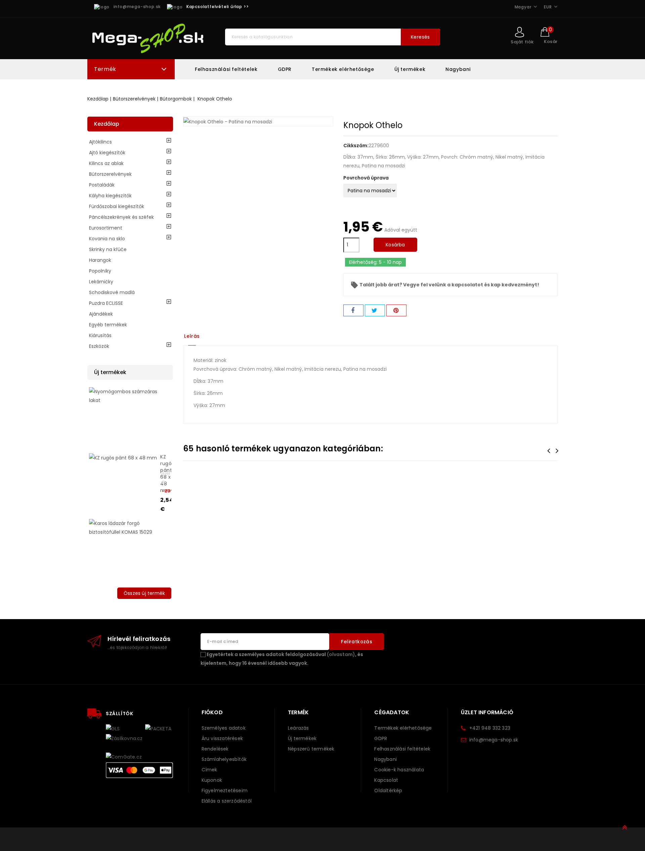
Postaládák (102, 184)
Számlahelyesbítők (224, 759)
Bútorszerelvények (110, 174)
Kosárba (395, 244)
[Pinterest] (396, 310)
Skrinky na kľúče (108, 249)
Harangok (100, 260)
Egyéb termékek (108, 324)
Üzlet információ (487, 712)
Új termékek (410, 69)
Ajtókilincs (100, 141)
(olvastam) (341, 654)
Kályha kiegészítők (110, 195)
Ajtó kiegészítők (107, 152)
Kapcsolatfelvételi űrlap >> (217, 6)
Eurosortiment (105, 228)
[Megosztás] (353, 310)
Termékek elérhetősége (343, 69)
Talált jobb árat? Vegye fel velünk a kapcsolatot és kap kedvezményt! (444, 284)
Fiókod (212, 712)
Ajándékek (101, 314)
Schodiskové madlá (112, 292)
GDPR (285, 69)
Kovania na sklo (107, 238)
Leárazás (298, 728)
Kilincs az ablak (106, 163)
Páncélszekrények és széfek (121, 217)
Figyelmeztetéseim (225, 790)
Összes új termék (144, 593)
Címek (209, 769)
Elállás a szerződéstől (227, 801)
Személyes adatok (224, 728)
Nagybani (458, 69)
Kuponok (212, 780)
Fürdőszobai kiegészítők (116, 206)
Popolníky (100, 271)
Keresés (420, 37)
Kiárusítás (100, 335)
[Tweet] (375, 310)
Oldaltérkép (388, 790)
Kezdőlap (106, 124)
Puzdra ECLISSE (106, 303)
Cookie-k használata (399, 769)
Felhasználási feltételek (226, 69)
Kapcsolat (386, 780)
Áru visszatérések (222, 738)
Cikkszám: (356, 145)
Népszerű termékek (311, 748)
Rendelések (215, 748)
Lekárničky (101, 281)
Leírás (192, 336)
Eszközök (99, 346)
